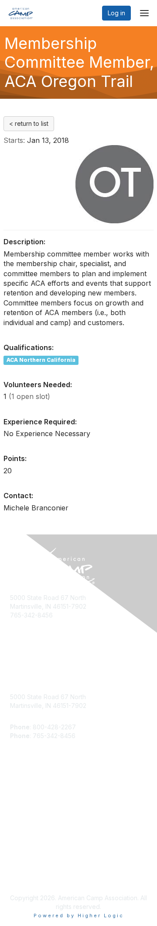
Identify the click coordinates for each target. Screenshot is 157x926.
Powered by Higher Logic (79, 915)
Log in (116, 13)
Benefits (22, 801)
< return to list (28, 123)
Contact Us (25, 810)
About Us (23, 867)
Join (16, 793)
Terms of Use (29, 876)
